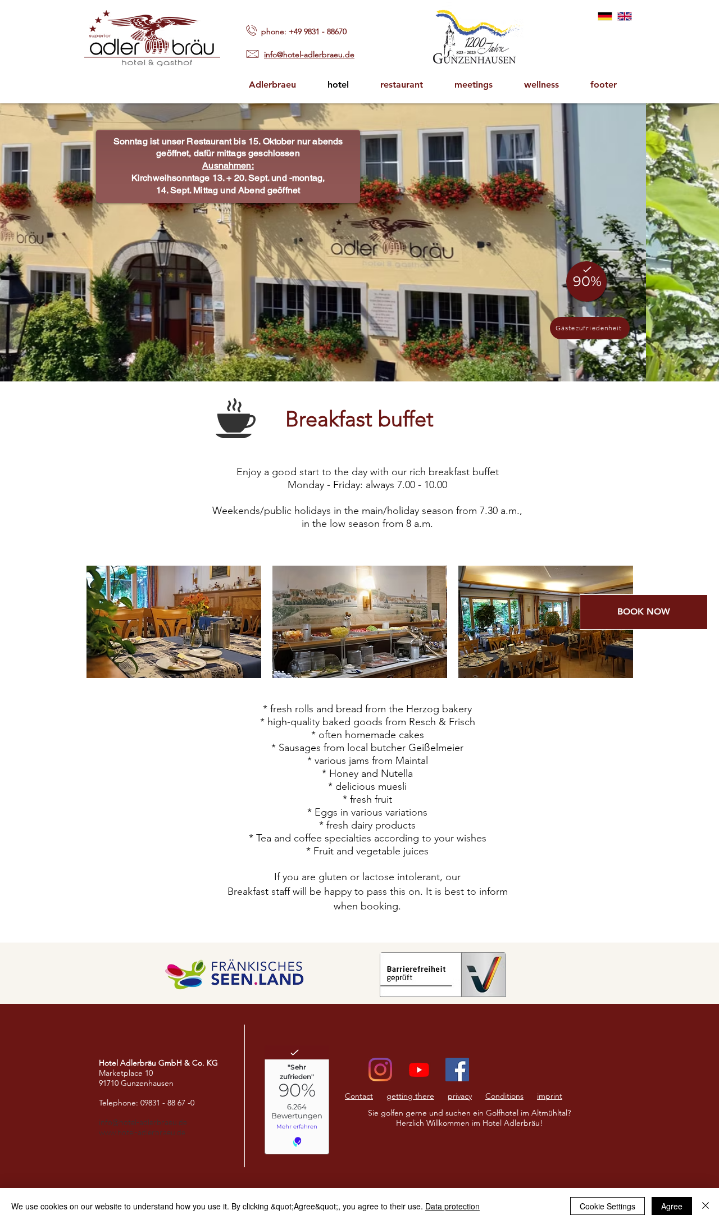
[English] (624, 16)
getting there (410, 1096)
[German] (605, 16)
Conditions (504, 1096)
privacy (460, 1096)
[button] (603, 84)
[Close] (705, 1206)
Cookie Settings (607, 1206)
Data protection (452, 1206)
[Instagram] (380, 1069)
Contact (359, 1096)
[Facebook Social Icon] (457, 1069)
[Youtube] (419, 1069)
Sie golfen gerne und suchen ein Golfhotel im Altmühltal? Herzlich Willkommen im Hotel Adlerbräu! (469, 1118)
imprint (549, 1096)
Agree (671, 1206)
